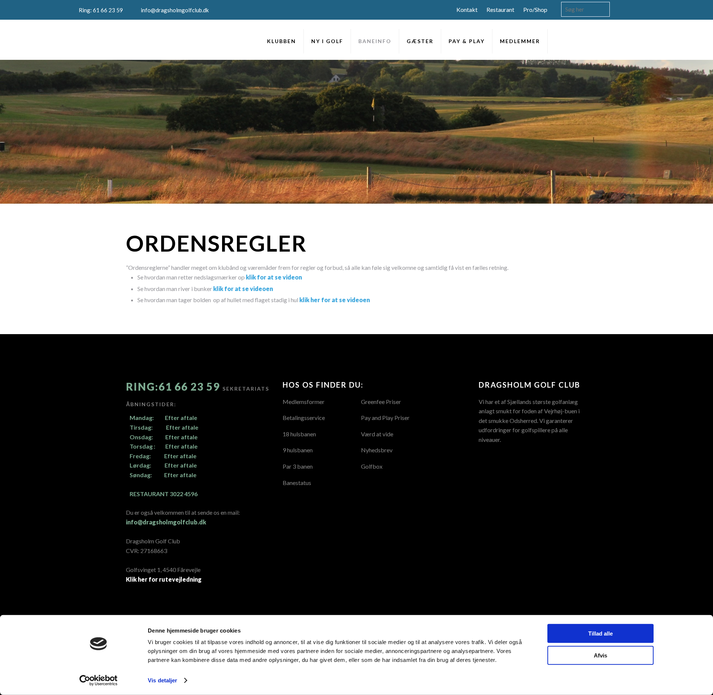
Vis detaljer (162, 680)
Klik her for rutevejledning (164, 579)
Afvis (600, 655)
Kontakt (467, 9)
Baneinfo (374, 41)
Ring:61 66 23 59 (174, 386)
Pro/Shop (535, 9)
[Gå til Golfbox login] (627, 44)
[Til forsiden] (93, 39)
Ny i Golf (327, 41)
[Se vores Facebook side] (603, 44)
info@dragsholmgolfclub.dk (166, 522)
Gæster (420, 41)
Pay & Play (467, 41)
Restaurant (500, 9)
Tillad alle (600, 633)
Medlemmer (520, 41)
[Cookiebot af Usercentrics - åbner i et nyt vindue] (98, 680)
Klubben (281, 41)
